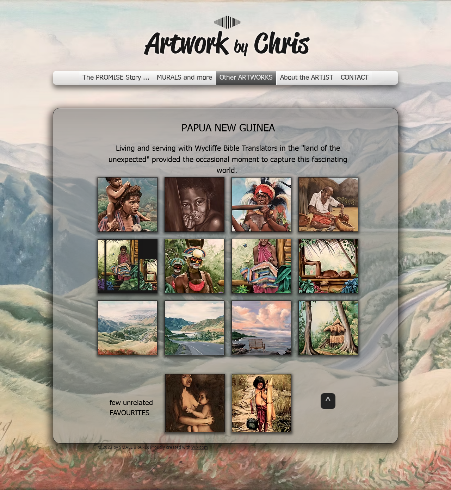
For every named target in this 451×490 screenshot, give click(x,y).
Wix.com (199, 447)
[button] (127, 204)
